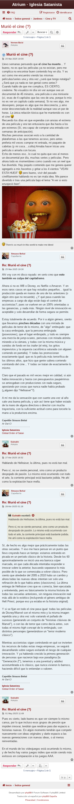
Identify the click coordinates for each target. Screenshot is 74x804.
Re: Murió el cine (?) (16, 265)
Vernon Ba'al (17, 42)
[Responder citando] (62, 45)
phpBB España (49, 796)
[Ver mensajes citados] (33, 515)
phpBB (28, 792)
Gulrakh (15, 442)
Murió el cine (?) (16, 26)
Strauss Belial (18, 254)
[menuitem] (11, 12)
